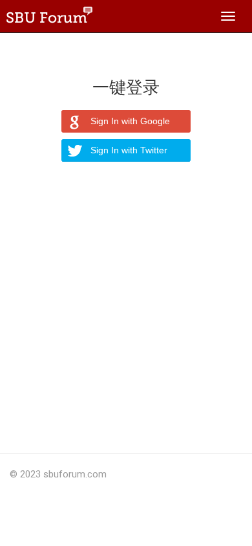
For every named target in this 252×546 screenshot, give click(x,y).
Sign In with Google (130, 121)
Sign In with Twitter (128, 150)
